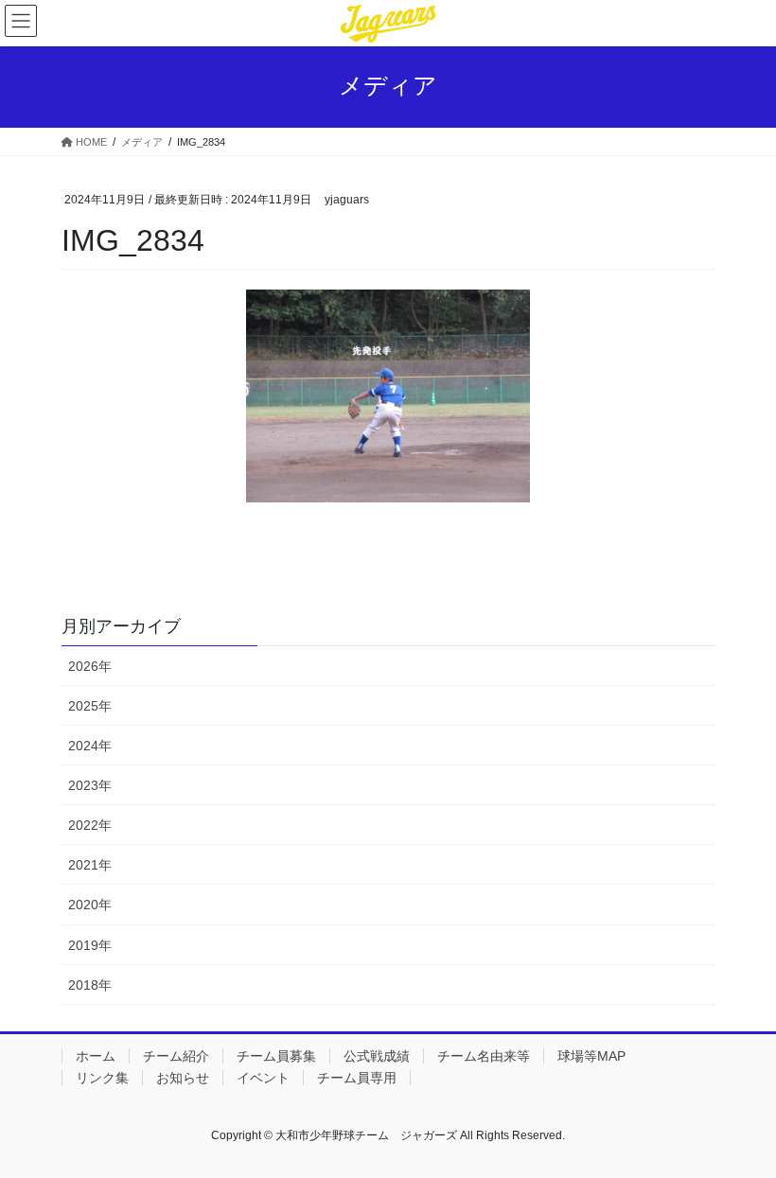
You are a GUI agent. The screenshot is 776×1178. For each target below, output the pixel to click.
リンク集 (102, 1077)
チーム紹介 (176, 1056)
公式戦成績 (377, 1056)
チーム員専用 (357, 1077)
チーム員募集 (276, 1056)
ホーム (95, 1056)
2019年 (90, 945)
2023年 (90, 785)
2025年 (90, 705)
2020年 (90, 904)
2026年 (90, 666)
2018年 (90, 985)
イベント (263, 1077)
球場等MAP (591, 1056)
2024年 (90, 745)
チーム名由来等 (483, 1056)
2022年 (90, 825)
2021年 (90, 864)
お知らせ (182, 1077)
